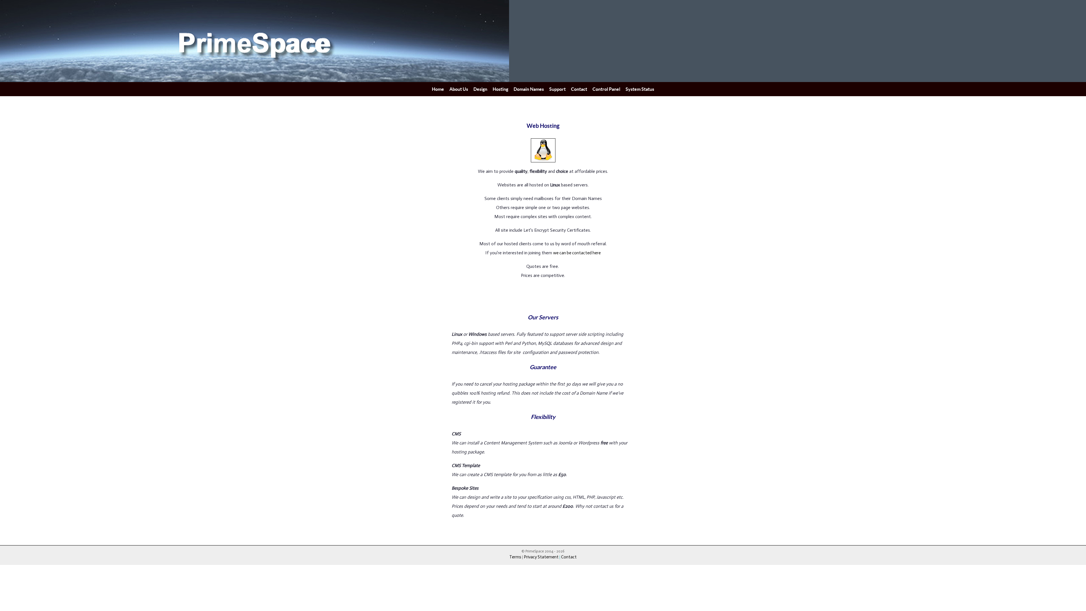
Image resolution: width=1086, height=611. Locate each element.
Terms (515, 557)
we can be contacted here (577, 252)
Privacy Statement (541, 557)
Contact (569, 557)
